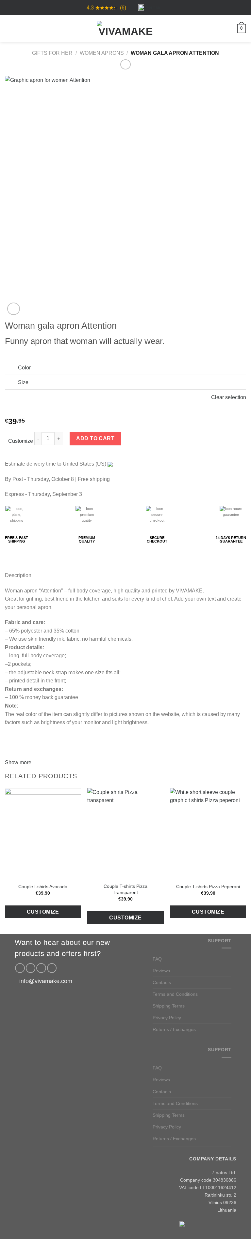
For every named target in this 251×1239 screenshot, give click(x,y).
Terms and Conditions (175, 994)
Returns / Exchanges (174, 1029)
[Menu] (9, 29)
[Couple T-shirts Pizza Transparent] (125, 833)
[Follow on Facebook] (20, 968)
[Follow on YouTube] (52, 968)
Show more (18, 762)
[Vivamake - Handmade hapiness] (125, 29)
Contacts (162, 982)
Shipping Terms (169, 1005)
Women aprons (102, 53)
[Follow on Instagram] (31, 968)
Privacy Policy (167, 1017)
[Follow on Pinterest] (41, 968)
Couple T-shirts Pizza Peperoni (208, 886)
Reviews (161, 970)
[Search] (20, 28)
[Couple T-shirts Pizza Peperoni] (208, 833)
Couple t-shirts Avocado (42, 886)
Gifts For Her (52, 53)
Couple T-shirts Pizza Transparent (125, 889)
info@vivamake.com (45, 981)
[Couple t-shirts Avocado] (43, 833)
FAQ (157, 959)
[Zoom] (13, 309)
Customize (20, 441)
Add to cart (95, 438)
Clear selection (228, 397)
